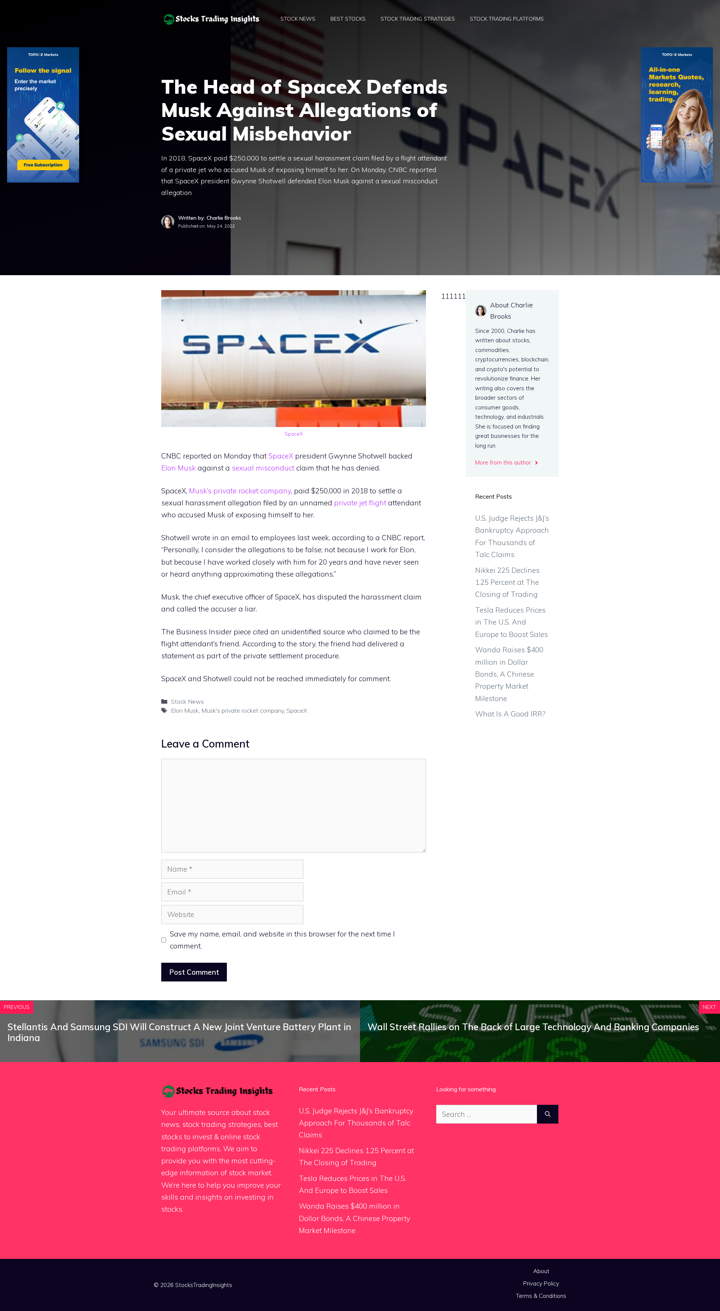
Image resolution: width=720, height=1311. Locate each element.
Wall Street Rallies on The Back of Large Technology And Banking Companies (533, 1026)
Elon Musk (178, 467)
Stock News (297, 18)
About (541, 1271)
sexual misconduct (263, 467)
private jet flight (360, 502)
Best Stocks (348, 18)
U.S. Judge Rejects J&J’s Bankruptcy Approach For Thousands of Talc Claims (356, 1123)
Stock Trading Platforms (507, 18)
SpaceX (294, 434)
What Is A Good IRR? (510, 713)
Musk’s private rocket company (240, 490)
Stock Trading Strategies (418, 18)
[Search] (547, 1114)
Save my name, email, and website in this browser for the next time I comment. (282, 939)
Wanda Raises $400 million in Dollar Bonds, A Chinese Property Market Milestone (509, 674)
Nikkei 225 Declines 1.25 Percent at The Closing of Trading (507, 582)
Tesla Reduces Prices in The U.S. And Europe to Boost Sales (511, 622)
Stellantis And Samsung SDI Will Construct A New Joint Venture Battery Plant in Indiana (179, 1032)
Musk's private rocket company (242, 710)
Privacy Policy (541, 1283)
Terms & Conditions (541, 1295)
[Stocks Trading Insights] (211, 18)
